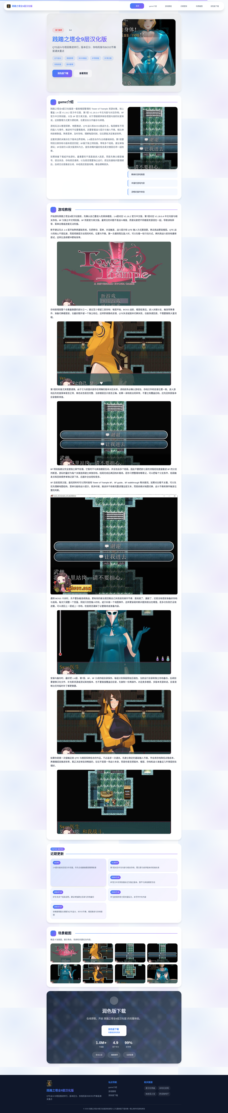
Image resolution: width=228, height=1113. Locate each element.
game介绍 (112, 1087)
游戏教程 (112, 1091)
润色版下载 (113, 1095)
